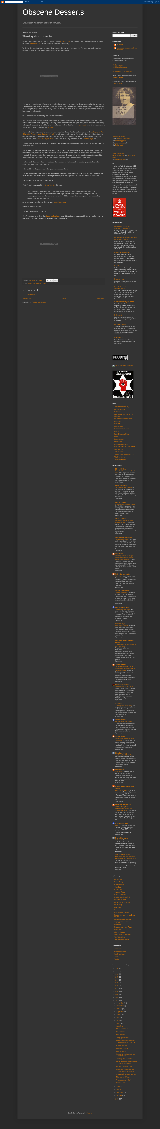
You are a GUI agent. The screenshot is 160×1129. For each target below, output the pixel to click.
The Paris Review (120, 459)
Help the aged (121, 1051)
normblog (118, 703)
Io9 (115, 910)
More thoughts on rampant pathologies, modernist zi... (126, 1070)
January (119, 1095)
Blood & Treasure (121, 486)
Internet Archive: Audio (122, 429)
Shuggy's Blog (120, 736)
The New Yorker (119, 457)
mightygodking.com (121, 922)
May (118, 1023)
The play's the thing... (123, 1038)
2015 (117, 977)
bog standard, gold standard (123, 487)
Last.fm (116, 431)
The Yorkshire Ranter (121, 940)
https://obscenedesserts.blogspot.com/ (127, 49)
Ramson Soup (119, 279)
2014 (117, 980)
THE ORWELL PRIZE (122, 823)
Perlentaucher (119, 439)
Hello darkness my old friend (124, 302)
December (120, 1003)
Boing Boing (118, 882)
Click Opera (118, 887)
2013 (117, 983)
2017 (117, 971)
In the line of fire (121, 1045)
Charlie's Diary (120, 502)
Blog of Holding (120, 469)
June (118, 1020)
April (118, 1087)
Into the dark (120, 1083)
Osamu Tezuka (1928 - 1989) (124, 686)
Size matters (120, 1035)
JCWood (120, 45)
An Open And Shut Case (122, 609)
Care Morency (119, 884)
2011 (117, 989)
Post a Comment (31, 294)
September (120, 1012)
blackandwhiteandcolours (123, 419)
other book (126, 139)
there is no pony (60, 202)
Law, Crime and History (122, 434)
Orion (116, 436)
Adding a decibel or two (124, 1066)
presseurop (118, 442)
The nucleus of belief (123, 1080)
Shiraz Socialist (120, 720)
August (119, 1015)
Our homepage (117, 65)
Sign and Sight (119, 449)
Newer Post (27, 299)
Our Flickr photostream (120, 67)
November (120, 1006)
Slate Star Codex (121, 753)
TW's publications (118, 153)
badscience (118, 879)
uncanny (50, 127)
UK (118, 139)
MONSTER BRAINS (122, 685)
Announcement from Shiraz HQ (124, 721)
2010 (117, 992)
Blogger (89, 1113)
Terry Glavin (119, 769)
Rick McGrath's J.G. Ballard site (125, 447)
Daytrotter (117, 421)
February (119, 1092)
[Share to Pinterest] (57, 280)
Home (64, 299)
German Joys (120, 624)
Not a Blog (118, 924)
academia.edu (120, 143)
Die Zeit (117, 424)
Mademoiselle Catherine (122, 919)
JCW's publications (118, 137)
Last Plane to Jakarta (121, 912)
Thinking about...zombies (124, 1059)
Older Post (100, 299)
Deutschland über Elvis (123, 537)
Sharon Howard (119, 932)
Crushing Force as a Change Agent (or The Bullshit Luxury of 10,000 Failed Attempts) (124, 557)
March (118, 1089)
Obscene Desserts (53, 12)
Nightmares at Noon (123, 1077)
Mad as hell (118, 840)
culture (30, 283)
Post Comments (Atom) (39, 302)
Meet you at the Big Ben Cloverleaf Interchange (122, 227)
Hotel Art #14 (118, 315)
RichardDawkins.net (121, 444)
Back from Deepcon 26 (122, 790)
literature (43, 283)
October (119, 1009)
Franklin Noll (118, 426)
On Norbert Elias (120, 325)
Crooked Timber (119, 892)
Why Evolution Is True (122, 855)
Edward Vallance (120, 900)
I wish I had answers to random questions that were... (126, 1062)
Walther (117, 959)
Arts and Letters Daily (121, 407)
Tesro (116, 956)
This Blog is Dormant (121, 625)
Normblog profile (120, 141)
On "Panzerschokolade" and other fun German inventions (125, 238)
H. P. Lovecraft (80, 125)
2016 (117, 974)
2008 (117, 997)
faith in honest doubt (122, 574)
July (118, 1018)
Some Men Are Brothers (122, 935)
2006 (117, 1099)
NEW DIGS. (119, 771)
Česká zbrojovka (120, 951)
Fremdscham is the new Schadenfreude (122, 288)
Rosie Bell (117, 929)
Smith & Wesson (120, 954)
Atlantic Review (119, 409)
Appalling (119, 1026)
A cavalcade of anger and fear (126, 1074)
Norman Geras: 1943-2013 (123, 705)
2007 (117, 1000)
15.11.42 (118, 825)
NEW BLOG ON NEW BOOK (122, 71)
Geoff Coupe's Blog (122, 607)
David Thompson (120, 895)
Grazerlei (117, 907)
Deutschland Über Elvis (122, 897)
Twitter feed (119, 145)
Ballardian (117, 412)
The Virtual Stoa (119, 937)
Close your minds (122, 1029)
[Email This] (47, 280)
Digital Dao (119, 554)
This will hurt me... (121, 838)
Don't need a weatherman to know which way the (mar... (126, 1041)
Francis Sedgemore (122, 591)
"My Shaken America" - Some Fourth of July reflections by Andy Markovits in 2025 (125, 668)
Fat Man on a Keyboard (122, 902)
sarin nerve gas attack (46, 139)
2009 (117, 995)
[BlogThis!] (50, 280)
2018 (117, 968)
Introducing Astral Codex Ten (124, 755)
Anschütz (117, 949)
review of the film (49, 185)
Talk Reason (118, 452)
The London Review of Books (124, 454)
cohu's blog (118, 889)
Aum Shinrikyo (87, 139)
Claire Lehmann (120, 519)
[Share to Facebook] (54, 280)
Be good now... (121, 1032)
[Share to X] (52, 280)
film (34, 283)
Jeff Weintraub (120, 664)
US (121, 139)
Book (114, 155)
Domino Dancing (122, 1048)
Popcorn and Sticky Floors (123, 927)
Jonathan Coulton (52, 216)
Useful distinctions (120, 266)
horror (38, 283)
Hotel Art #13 (118, 338)
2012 (117, 986)
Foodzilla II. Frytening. (122, 539)
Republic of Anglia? (121, 592)
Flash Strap (118, 905)
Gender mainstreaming (122, 253)
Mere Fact (118, 576)
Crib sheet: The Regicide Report (125, 504)
